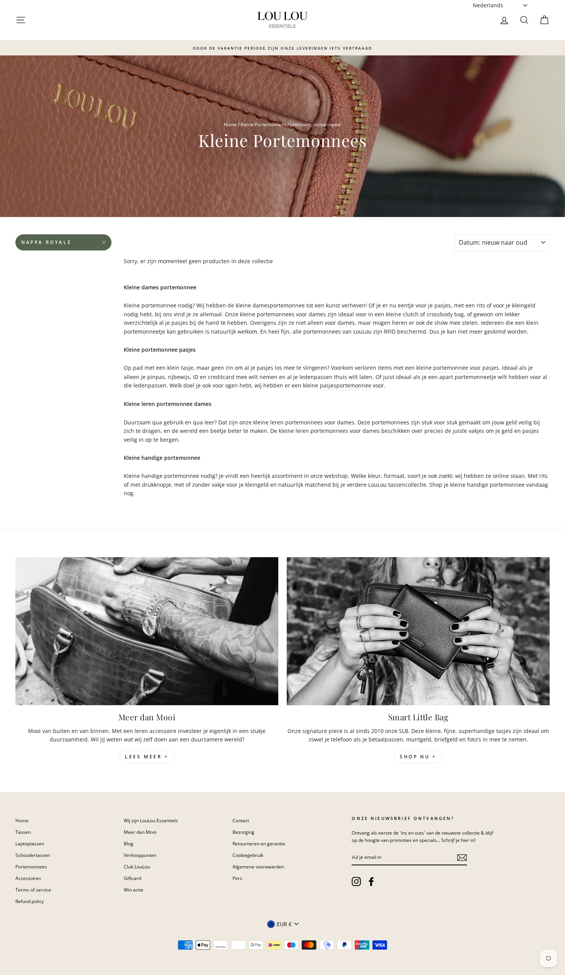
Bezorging (243, 832)
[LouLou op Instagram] (356, 881)
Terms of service (33, 890)
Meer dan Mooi (140, 832)
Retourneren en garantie (259, 843)
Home (230, 124)
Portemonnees (31, 866)
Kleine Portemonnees (263, 124)
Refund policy (29, 901)
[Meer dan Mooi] (146, 631)
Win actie (133, 890)
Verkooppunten (140, 855)
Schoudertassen (32, 855)
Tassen (23, 832)
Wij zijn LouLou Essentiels (151, 820)
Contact (241, 820)
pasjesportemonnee (345, 385)
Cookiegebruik (248, 855)
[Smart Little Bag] (418, 631)
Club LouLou (137, 866)
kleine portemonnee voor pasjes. (458, 367)
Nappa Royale (46, 242)
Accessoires (28, 878)
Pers (237, 878)
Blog (128, 843)
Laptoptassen (29, 843)
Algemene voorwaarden (258, 866)
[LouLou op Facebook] (371, 881)
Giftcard (132, 878)
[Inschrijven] (462, 857)
